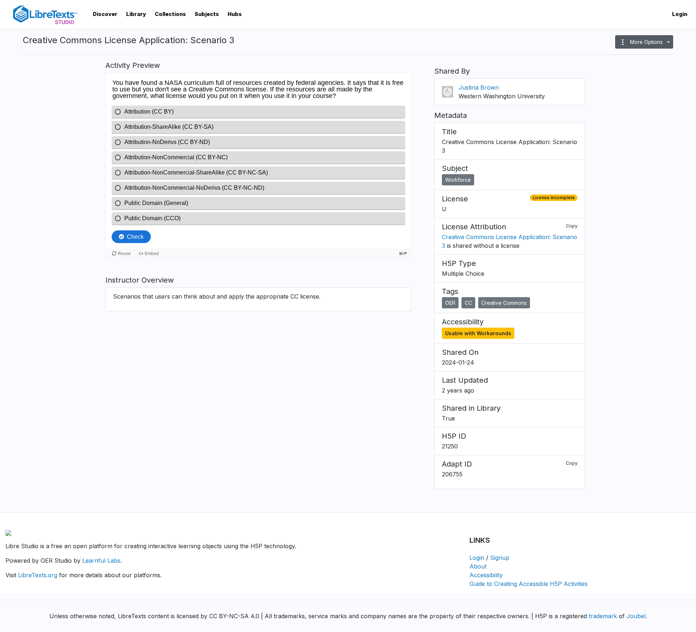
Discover (105, 14)
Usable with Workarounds (478, 333)
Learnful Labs (101, 560)
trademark (603, 616)
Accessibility (486, 575)
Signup (499, 557)
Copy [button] (571, 226)
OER (450, 303)
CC (468, 303)
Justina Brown (479, 87)
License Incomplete (554, 197)
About (477, 566)
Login (679, 14)
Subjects (207, 14)
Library (136, 14)
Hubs (235, 14)
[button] (644, 42)
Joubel (636, 616)
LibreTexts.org (37, 575)
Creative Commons (504, 303)
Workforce (458, 180)
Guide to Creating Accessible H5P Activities (528, 583)
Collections (170, 14)
